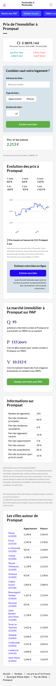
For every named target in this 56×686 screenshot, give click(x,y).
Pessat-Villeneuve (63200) (13, 566)
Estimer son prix (31, 13)
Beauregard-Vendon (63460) (14, 595)
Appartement (15, 98)
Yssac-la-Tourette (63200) (12, 627)
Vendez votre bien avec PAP (28, 381)
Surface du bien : (14, 107)
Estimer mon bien (28, 273)
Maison (30, 98)
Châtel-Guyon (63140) (12, 584)
